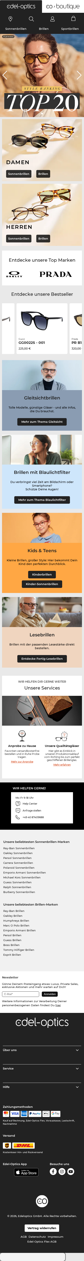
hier (58, 1005)
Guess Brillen (12, 940)
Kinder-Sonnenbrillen (42, 584)
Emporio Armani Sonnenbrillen (24, 872)
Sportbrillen (70, 29)
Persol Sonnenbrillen (17, 858)
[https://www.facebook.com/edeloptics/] (53, 1172)
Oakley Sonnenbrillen (18, 853)
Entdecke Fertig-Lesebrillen (42, 659)
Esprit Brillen (12, 954)
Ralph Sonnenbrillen (17, 887)
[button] (21, 6)
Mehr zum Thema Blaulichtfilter (42, 500)
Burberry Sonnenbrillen (19, 892)
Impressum (55, 1236)
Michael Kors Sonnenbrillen (22, 877)
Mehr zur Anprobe (22, 761)
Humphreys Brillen (16, 920)
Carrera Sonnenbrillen (18, 862)
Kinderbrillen (42, 574)
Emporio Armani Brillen (19, 930)
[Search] (31, 19)
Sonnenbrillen (16, 29)
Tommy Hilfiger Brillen (18, 949)
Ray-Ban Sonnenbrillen (19, 848)
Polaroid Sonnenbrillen (18, 867)
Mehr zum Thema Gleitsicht (42, 422)
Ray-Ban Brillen (13, 910)
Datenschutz (37, 1236)
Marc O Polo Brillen (16, 925)
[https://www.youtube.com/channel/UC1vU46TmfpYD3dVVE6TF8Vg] (70, 1172)
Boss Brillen (11, 945)
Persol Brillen (12, 935)
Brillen (44, 29)
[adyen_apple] (46, 1114)
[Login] (52, 19)
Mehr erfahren (62, 764)
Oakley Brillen (12, 915)
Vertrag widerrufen (42, 1228)
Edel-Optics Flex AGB (41, 1241)
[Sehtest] (10, 19)
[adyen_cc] (6, 1114)
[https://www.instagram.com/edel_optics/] (62, 1172)
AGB (24, 1236)
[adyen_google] (55, 1114)
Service (8, 1068)
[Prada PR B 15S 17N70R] (42, 321)
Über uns (10, 1050)
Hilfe (6, 1087)
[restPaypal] (35, 1114)
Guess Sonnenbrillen (17, 882)
